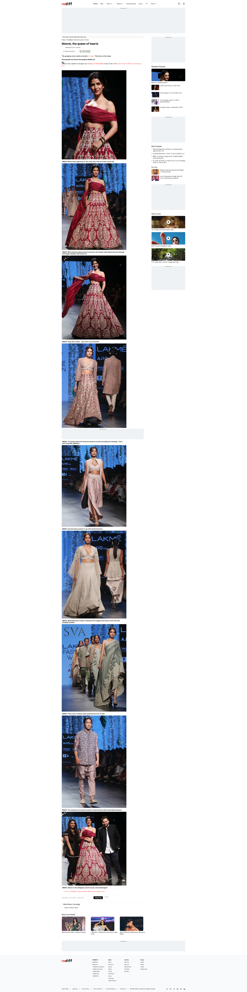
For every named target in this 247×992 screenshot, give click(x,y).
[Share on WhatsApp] (167, 989)
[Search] (179, 3)
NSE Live (126, 964)
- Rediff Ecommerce (97, 969)
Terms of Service (97, 989)
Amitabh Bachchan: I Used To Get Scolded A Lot (168, 153)
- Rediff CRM (95, 973)
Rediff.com (137, 989)
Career (142, 967)
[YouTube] (181, 989)
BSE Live (126, 962)
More (152, 4)
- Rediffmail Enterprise (98, 967)
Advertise (74, 989)
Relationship (143, 969)
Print (108, 897)
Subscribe (98, 897)
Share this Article (70, 51)
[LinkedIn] (184, 989)
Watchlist (126, 969)
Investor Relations (111, 989)
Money (119, 4)
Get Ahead (70, 40)
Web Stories (156, 214)
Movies (110, 967)
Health (142, 962)
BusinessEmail (131, 4)
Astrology (111, 978)
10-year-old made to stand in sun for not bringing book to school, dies (169, 161)
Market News (127, 967)
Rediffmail (95, 962)
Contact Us (123, 989)
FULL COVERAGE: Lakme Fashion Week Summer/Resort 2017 (85, 891)
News (108, 4)
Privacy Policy (85, 989)
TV (146, 4)
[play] (168, 222)
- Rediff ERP (95, 976)
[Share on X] (170, 989)
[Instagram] (177, 989)
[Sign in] (183, 3)
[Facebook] (174, 989)
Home (95, 4)
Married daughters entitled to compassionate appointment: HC (167, 150)
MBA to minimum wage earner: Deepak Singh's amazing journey (168, 157)
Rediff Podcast (112, 980)
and (95, 64)
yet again (91, 56)
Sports (110, 969)
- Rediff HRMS (95, 971)
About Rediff (65, 989)
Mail (102, 4)
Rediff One (95, 964)
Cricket (110, 971)
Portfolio (126, 971)
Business (110, 964)
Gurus (141, 4)
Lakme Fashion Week (71, 908)
